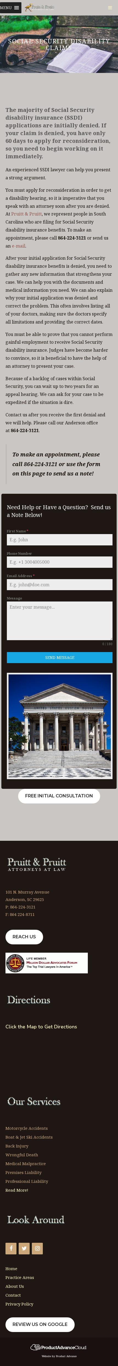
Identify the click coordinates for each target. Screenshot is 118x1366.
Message (14, 598)
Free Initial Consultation (59, 795)
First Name (17, 531)
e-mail (18, 246)
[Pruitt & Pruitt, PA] (40, 7)
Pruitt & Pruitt (26, 214)
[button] (6, 7)
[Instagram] (37, 1248)
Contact (13, 1295)
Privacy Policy (19, 1304)
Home (11, 1268)
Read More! (16, 1190)
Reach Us (24, 936)
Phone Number (19, 553)
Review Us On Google (40, 1324)
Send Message (59, 657)
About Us (14, 1286)
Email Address (21, 576)
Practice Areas (19, 1277)
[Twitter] (24, 1248)
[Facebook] (10, 1248)
